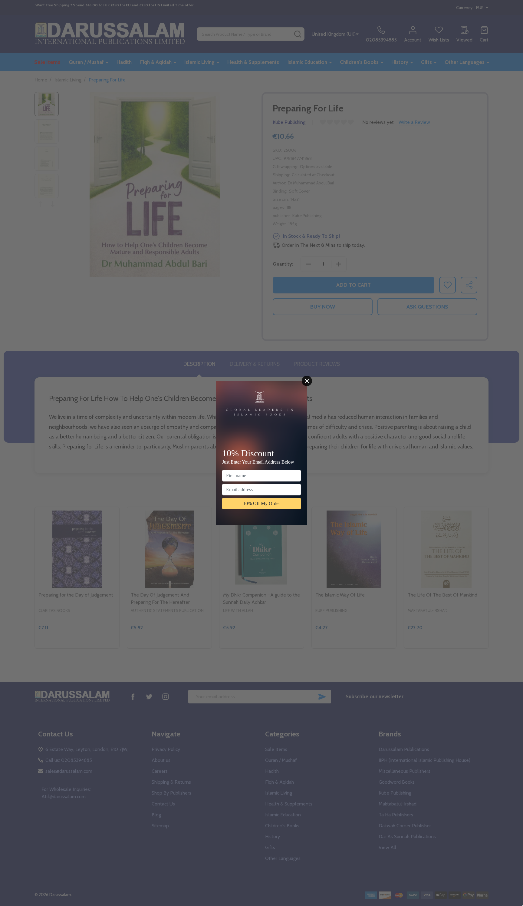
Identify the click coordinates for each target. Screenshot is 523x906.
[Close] (307, 381)
